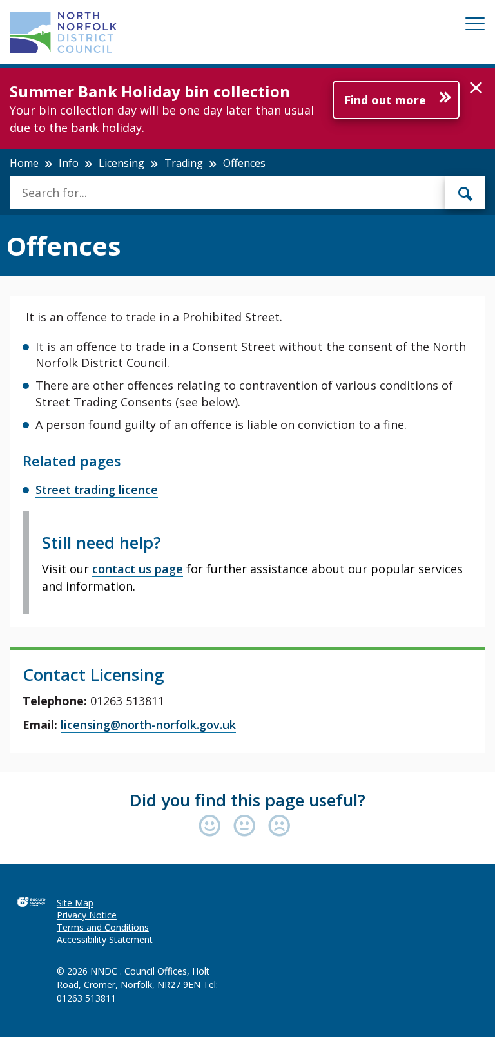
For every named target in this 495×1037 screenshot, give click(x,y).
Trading (183, 163)
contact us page (137, 568)
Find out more (385, 100)
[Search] (465, 192)
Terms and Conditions (103, 927)
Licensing (121, 163)
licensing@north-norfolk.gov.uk (148, 724)
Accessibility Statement (105, 939)
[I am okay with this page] (247, 827)
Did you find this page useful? (247, 800)
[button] (476, 88)
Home (24, 163)
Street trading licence (96, 489)
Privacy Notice (87, 915)
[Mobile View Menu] (475, 26)
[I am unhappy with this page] (279, 827)
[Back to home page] (63, 32)
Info (69, 163)
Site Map (75, 903)
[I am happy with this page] (213, 827)
